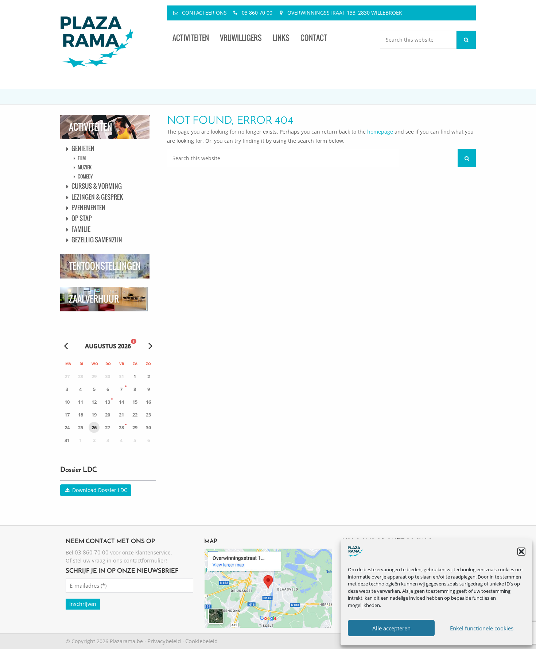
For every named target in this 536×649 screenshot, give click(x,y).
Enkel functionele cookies (481, 628)
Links (281, 37)
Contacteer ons (204, 12)
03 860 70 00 (257, 12)
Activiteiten (190, 37)
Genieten (82, 148)
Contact (313, 37)
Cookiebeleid (201, 641)
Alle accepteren (391, 628)
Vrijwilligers (241, 37)
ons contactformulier (139, 560)
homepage (380, 131)
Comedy (85, 176)
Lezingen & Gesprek (97, 196)
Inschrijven (82, 603)
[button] (521, 551)
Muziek (85, 167)
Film (82, 158)
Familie (80, 229)
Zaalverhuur (94, 298)
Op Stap (81, 218)
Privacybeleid (164, 641)
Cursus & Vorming (96, 186)
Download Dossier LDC (99, 490)
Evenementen (88, 207)
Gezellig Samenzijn (96, 239)
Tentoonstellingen (105, 266)
